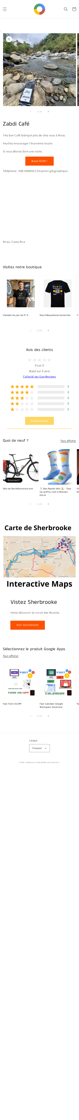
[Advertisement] (39, 945)
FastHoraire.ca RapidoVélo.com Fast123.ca (42, 762)
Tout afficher (68, 440)
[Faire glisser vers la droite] (48, 111)
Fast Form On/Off (12, 704)
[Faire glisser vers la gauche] (31, 111)
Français (37, 748)
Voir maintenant (27, 625)
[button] (5, 9)
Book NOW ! (39, 161)
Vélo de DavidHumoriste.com (18, 488)
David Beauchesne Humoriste (55, 315)
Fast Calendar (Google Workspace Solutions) (51, 705)
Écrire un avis (39, 421)
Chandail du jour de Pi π (15, 315)
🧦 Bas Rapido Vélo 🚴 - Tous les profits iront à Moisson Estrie (55, 492)
